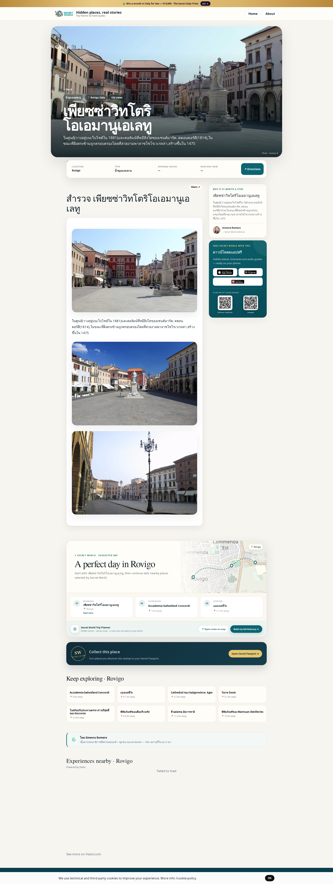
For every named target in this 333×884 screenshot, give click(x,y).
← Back (67, 89)
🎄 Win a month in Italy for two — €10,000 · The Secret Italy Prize (165, 3)
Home (252, 14)
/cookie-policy (186, 878)
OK (270, 878)
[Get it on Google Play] (251, 272)
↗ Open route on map (213, 629)
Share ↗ (195, 187)
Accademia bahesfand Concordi (169, 606)
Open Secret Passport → (245, 653)
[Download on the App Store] (225, 272)
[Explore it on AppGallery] (238, 282)
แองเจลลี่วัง (220, 606)
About (270, 14)
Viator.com (93, 854)
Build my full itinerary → (246, 629)
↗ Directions (252, 169)
